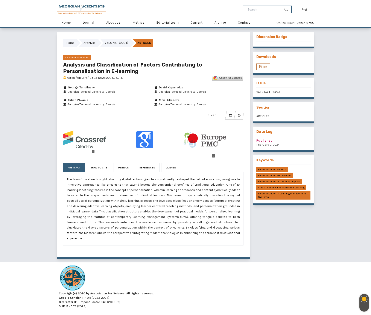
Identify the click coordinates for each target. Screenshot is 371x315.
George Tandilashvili (82, 87)
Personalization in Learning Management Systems (282, 195)
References (147, 167)
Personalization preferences (274, 175)
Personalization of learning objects (279, 181)
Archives (90, 43)
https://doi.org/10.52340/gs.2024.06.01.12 (94, 78)
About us (113, 22)
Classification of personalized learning (281, 187)
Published (264, 140)
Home (66, 22)
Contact (244, 22)
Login (305, 9)
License (171, 167)
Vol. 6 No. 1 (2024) (116, 43)
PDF (264, 66)
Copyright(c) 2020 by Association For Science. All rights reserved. (106, 293)
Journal (88, 22)
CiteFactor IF (68, 302)
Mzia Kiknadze (168, 100)
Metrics (138, 22)
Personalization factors (272, 169)
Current (196, 22)
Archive (220, 22)
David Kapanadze (170, 87)
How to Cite (99, 167)
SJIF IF (63, 306)
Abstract (74, 167)
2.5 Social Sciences (77, 57)
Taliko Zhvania (77, 100)
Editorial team (167, 22)
